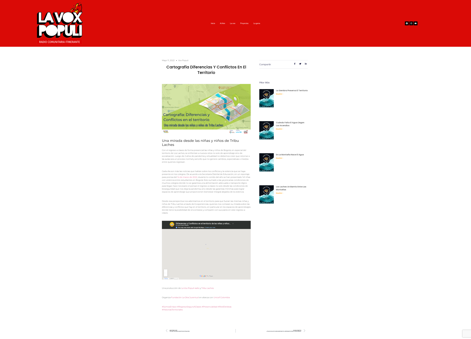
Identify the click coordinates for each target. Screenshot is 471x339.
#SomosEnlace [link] (169, 307)
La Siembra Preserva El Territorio (292, 90)
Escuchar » (279, 94)
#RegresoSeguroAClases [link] (189, 307)
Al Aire (222, 23)
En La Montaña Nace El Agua (290, 154)
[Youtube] (416, 23)
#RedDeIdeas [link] (224, 307)
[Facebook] (407, 23)
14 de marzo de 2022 (187, 177)
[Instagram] (411, 23)
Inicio (213, 23)
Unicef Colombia (222, 297)
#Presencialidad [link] (209, 307)
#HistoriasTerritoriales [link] (172, 310)
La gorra (256, 23)
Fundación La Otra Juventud (185, 297)
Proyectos (244, 23)
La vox (232, 23)
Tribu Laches (207, 288)
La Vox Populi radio (190, 288)
